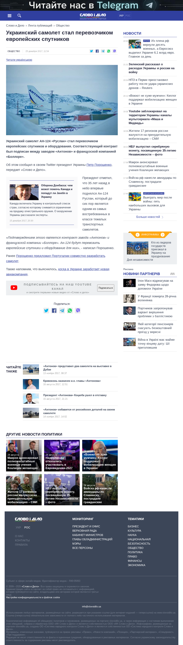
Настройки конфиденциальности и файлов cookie (33, 597)
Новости (132, 33)
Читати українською (19, 59)
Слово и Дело (15, 25)
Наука (132, 535)
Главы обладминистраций (92, 539)
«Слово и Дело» (30, 586)
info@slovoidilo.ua (91, 606)
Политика (135, 552)
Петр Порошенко (99, 165)
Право (132, 556)
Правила (21, 544)
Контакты (22, 540)
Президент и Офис (86, 526)
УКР (121, 16)
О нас (19, 536)
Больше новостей (148, 216)
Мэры (76, 543)
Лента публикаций (40, 25)
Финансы (135, 560)
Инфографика (150, 234)
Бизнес (133, 526)
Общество (63, 25)
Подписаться (106, 288)
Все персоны (82, 547)
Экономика (136, 565)
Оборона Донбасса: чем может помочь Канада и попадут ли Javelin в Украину (57, 191)
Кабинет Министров (87, 535)
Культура (134, 530)
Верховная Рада (84, 530)
